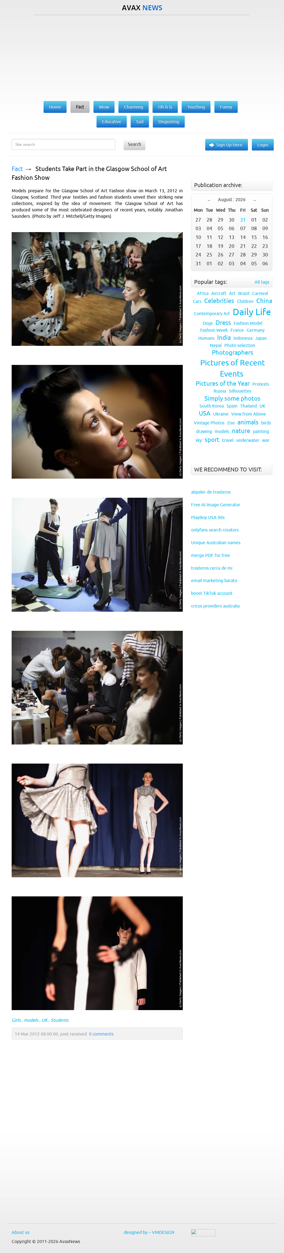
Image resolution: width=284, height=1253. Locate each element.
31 (243, 220)
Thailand (248, 405)
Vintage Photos (209, 422)
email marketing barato (214, 580)
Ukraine (221, 413)
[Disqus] (94, 1144)
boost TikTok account (211, 593)
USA (205, 413)
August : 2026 (231, 199)
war (265, 440)
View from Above (248, 413)
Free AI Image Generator (215, 504)
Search (134, 144)
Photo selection (239, 345)
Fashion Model (248, 323)
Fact (17, 168)
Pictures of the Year (223, 383)
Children (245, 301)
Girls (16, 1020)
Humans (206, 338)
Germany (256, 330)
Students (60, 1020)
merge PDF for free (210, 555)
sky (199, 440)
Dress (223, 322)
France (237, 330)
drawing (204, 431)
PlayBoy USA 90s (208, 517)
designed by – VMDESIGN (149, 1232)
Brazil (243, 293)
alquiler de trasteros (211, 491)
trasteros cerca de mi (211, 567)
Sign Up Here (229, 144)
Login (262, 144)
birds (266, 422)
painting (261, 431)
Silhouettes (240, 390)
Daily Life (252, 312)
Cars (197, 301)
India (224, 337)
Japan (261, 338)
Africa (203, 293)
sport (212, 439)
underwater (247, 440)
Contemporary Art (212, 313)
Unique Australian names (215, 542)
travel (228, 440)
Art (232, 293)
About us (20, 1232)
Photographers (232, 352)
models (31, 1020)
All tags (262, 281)
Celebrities (219, 300)
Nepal (216, 345)
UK (44, 1020)
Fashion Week (214, 330)
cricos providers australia (215, 605)
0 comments (101, 1033)
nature (241, 430)
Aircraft (218, 293)
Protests (260, 384)
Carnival (260, 293)
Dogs (208, 323)
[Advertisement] (142, 56)
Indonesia (243, 338)
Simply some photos (232, 398)
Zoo (231, 422)
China (264, 300)
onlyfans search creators (215, 529)
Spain (232, 405)
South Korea (211, 405)
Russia (220, 390)
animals (247, 422)
